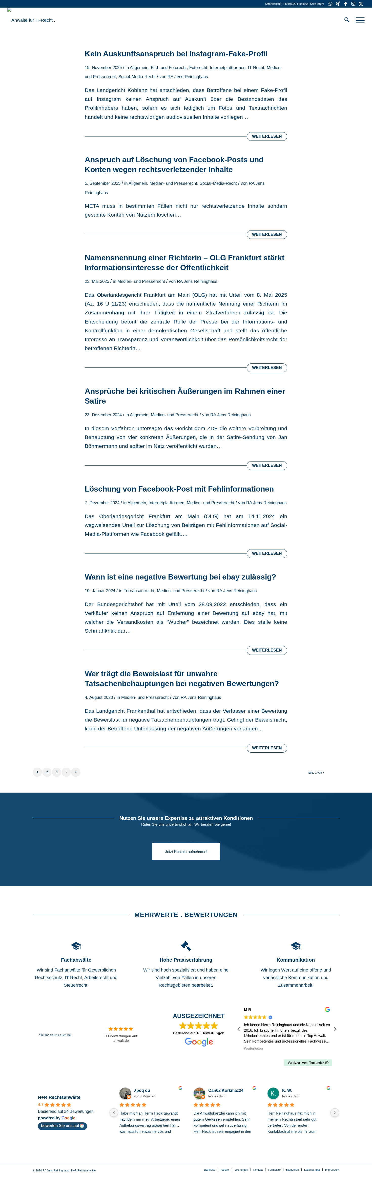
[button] (335, 1029)
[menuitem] (347, 20)
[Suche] (347, 20)
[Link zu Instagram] (353, 4)
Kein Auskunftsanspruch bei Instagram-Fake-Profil (176, 54)
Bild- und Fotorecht (169, 67)
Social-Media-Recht (137, 76)
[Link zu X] (361, 4)
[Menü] (359, 20)
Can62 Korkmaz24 (225, 1090)
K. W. (287, 1090)
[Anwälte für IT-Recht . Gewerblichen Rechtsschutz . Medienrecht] (45, 20)
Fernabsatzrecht (138, 590)
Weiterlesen (267, 136)
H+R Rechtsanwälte (59, 1097)
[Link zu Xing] (338, 4)
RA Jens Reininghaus (188, 76)
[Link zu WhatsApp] (330, 4)
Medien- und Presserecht (173, 183)
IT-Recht (256, 67)
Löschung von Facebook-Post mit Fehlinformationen (179, 489)
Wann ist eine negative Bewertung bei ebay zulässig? (180, 577)
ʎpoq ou (142, 1090)
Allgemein (139, 67)
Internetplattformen (227, 67)
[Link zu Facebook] (345, 4)
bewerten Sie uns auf (60, 1125)
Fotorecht (198, 67)
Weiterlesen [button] (253, 1048)
